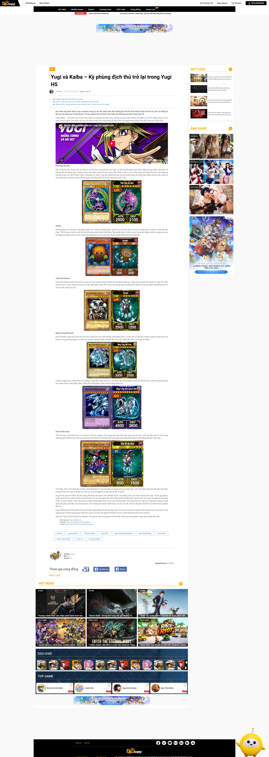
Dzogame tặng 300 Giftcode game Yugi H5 (69, 99)
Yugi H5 (140, 114)
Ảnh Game (198, 128)
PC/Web (40, 591)
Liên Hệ (78, 743)
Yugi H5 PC (104, 533)
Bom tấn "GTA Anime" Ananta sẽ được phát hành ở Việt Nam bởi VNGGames (163, 615)
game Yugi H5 (73, 533)
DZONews (30, 3)
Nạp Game (222, 3)
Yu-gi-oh (79, 539)
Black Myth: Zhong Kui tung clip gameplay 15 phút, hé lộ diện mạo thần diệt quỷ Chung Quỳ (111, 615)
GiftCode (198, 69)
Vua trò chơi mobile (63, 539)
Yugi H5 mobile (89, 533)
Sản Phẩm (44, 3)
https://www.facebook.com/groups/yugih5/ (79, 524)
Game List (150, 9)
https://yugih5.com (75, 520)
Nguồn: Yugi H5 (85, 91)
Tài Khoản (236, 3)
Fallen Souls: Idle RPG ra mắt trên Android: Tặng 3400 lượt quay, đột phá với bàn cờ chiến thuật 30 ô (113, 645)
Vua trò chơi (161, 533)
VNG (69, 556)
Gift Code (121, 9)
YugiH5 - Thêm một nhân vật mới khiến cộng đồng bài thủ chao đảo (77, 102)
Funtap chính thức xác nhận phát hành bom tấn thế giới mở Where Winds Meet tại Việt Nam (60, 615)
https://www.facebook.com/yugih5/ (78, 522)
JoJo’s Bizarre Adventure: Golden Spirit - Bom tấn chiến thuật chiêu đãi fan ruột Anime (62, 645)
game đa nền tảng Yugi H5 (124, 533)
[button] (186, 668)
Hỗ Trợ (87, 743)
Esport (91, 9)
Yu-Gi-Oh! (148, 118)
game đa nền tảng (145, 533)
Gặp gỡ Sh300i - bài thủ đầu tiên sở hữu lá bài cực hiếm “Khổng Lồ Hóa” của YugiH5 (82, 104)
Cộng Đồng (135, 9)
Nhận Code (219, 78)
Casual (72, 554)
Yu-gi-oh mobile (94, 539)
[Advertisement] (134, 50)
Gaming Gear (105, 9)
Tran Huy (59, 91)
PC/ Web (62, 9)
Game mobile (42, 620)
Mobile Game (77, 9)
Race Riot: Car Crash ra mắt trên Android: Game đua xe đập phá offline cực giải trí (148, 13)
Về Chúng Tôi (206, 3)
